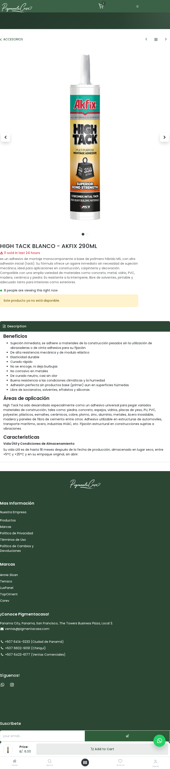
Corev (4, 600)
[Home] (15, 761)
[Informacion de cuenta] (155, 762)
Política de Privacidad (16, 533)
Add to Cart (104, 749)
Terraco (6, 581)
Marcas (5, 527)
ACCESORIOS (13, 39)
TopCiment (9, 594)
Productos (8, 520)
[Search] (50, 761)
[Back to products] (156, 39)
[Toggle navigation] (137, 6)
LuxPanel (6, 588)
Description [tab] (16, 326)
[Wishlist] (120, 761)
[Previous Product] (146, 39)
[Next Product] (166, 39)
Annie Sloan (9, 575)
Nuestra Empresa (13, 512)
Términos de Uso (13, 539)
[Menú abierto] (85, 762)
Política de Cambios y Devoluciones (17, 548)
